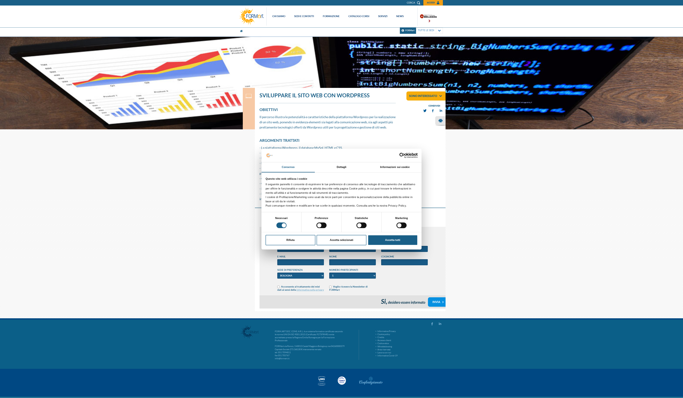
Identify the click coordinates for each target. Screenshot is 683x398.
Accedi (431, 2)
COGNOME (387, 256)
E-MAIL (281, 256)
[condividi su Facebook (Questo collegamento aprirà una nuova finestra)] (433, 110)
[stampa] (440, 121)
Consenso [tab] (288, 167)
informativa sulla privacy (310, 289)
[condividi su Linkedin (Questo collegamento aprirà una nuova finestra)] (441, 110)
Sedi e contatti (304, 16)
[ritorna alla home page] (252, 16)
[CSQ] (321, 381)
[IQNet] (341, 380)
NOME (333, 256)
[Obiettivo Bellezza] (427, 16)
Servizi (382, 16)
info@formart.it (282, 358)
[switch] (321, 225)
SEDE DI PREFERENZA (290, 269)
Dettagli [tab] (341, 167)
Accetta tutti (392, 240)
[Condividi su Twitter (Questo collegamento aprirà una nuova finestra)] (425, 110)
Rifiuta (290, 240)
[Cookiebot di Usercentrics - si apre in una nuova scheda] (402, 155)
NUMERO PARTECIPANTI (343, 269)
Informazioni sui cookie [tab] (394, 167)
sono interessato (423, 95)
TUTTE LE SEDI (426, 30)
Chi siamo (278, 16)
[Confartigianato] (370, 381)
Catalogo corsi (358, 16)
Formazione (331, 16)
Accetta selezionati (341, 240)
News (400, 16)
